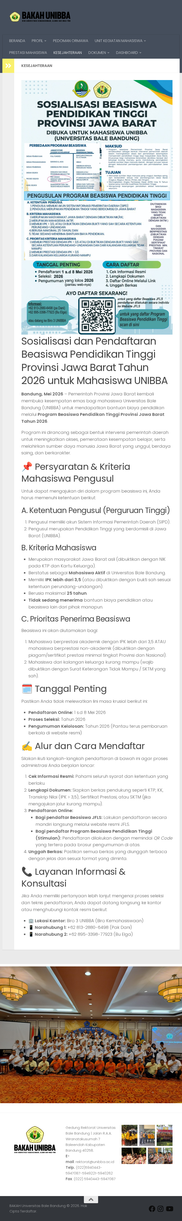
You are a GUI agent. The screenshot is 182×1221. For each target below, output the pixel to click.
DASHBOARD (127, 52)
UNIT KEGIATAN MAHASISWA (118, 40)
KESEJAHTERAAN (68, 52)
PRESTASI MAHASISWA (28, 52)
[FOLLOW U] (160, 1209)
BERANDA (17, 40)
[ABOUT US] (169, 1209)
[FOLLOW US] (152, 1209)
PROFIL (37, 40)
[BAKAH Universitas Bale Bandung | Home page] (40, 17)
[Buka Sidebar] (8, 66)
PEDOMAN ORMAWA (70, 40)
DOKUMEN (97, 52)
